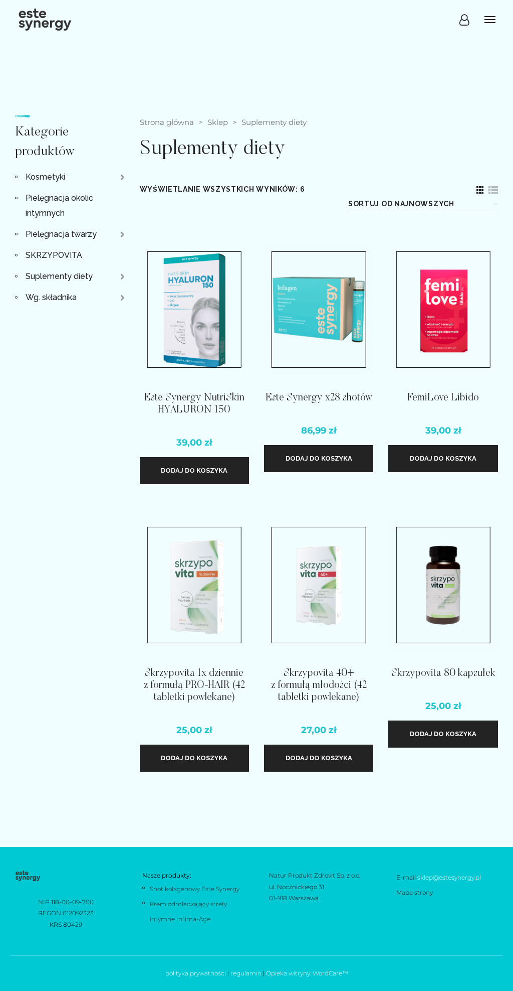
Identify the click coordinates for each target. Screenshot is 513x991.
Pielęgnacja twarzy (61, 234)
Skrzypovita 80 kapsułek (443, 673)
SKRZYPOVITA (54, 255)
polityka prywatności (195, 973)
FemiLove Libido (443, 398)
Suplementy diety (59, 276)
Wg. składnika (51, 297)
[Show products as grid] (480, 190)
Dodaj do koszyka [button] (194, 470)
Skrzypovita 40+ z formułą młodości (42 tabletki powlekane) (319, 685)
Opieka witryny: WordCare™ (307, 973)
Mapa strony (414, 892)
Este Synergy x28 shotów (319, 398)
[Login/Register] (464, 20)
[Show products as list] (493, 190)
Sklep (217, 122)
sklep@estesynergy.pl (449, 877)
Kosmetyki (45, 177)
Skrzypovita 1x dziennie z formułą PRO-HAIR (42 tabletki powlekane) (194, 685)
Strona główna (167, 122)
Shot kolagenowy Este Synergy (194, 889)
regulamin (246, 973)
